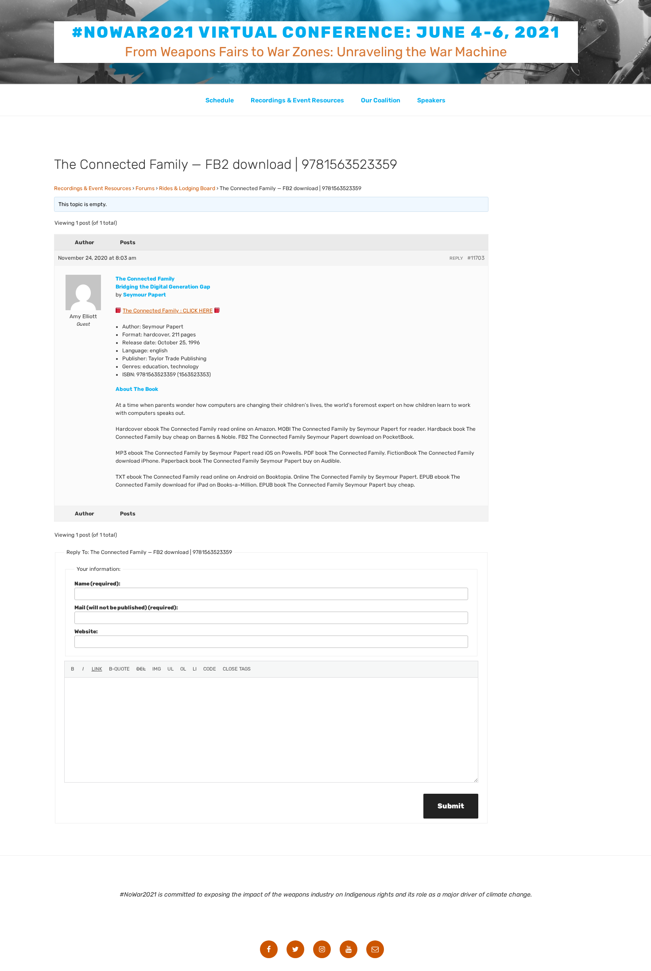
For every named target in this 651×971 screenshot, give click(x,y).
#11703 (475, 258)
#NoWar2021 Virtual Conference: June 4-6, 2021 (316, 32)
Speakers (431, 100)
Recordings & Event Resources (297, 100)
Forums (145, 188)
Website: (86, 631)
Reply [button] (456, 258)
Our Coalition (380, 100)
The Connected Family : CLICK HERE (168, 311)
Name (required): (97, 584)
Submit (451, 806)
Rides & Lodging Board (187, 188)
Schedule (219, 100)
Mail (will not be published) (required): (126, 607)
